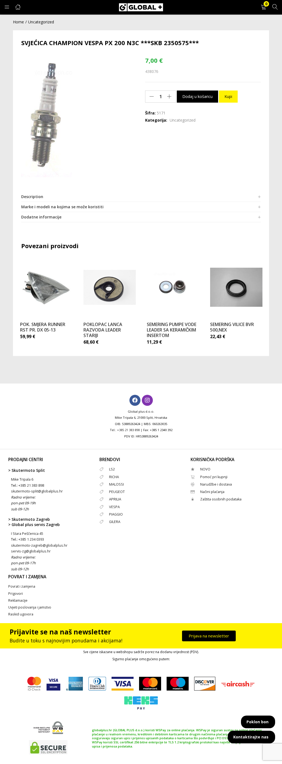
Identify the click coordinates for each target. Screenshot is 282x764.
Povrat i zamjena (21, 586)
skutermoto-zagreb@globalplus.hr (39, 545)
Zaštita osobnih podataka (221, 499)
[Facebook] (134, 400)
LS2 (112, 469)
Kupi (228, 96)
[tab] (141, 197)
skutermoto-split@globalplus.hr (37, 491)
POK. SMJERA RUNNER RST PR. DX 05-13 (42, 327)
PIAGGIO (116, 514)
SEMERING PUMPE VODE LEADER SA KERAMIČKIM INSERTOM (171, 329)
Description (32, 196)
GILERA (114, 521)
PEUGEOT (117, 491)
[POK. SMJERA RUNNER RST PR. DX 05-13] (46, 287)
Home (18, 21)
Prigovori (15, 593)
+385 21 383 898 (128, 430)
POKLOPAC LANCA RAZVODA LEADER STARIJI (102, 329)
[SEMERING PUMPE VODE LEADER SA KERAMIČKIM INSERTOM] (173, 287)
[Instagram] (147, 400)
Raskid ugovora (20, 614)
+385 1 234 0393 (31, 539)
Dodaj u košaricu (197, 96)
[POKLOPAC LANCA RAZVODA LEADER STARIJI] (109, 287)
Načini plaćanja (212, 491)
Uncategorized (41, 21)
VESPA (114, 507)
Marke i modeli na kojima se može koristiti (62, 206)
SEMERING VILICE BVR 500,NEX (232, 327)
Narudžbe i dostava (216, 484)
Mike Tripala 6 (22, 479)
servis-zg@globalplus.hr (31, 551)
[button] (263, 7)
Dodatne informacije (41, 217)
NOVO (205, 469)
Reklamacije (18, 600)
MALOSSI (116, 484)
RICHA (114, 477)
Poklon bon (257, 721)
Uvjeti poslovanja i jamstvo (29, 607)
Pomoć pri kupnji (213, 477)
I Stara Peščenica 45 (27, 533)
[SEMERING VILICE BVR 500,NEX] (236, 287)
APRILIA (115, 499)
